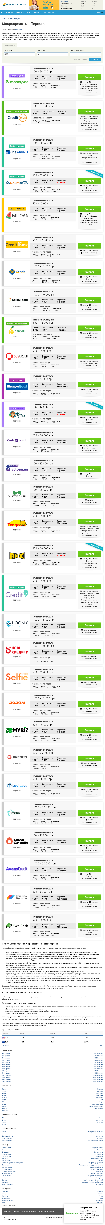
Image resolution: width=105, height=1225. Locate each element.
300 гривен (6, 1058)
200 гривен (6, 1056)
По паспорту (98, 1154)
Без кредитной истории (95, 1176)
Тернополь (99, 1200)
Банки (36, 12)
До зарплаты (6, 1148)
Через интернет (7, 1184)
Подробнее (17, 89)
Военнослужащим (97, 1173)
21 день (4, 1098)
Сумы (101, 1198)
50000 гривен (98, 1069)
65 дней (4, 1104)
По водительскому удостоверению (91, 1165)
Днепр (4, 1194)
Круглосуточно (7, 1173)
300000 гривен (98, 1082)
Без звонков (6, 1176)
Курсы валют (7, 12)
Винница (5, 1192)
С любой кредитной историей (93, 1180)
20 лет (4, 1122)
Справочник (48, 12)
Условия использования (46, 1211)
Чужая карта (99, 1134)
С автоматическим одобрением (92, 1182)
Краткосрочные (97, 1104)
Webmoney (99, 1136)
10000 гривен (98, 1054)
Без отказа (5, 1165)
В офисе (100, 1138)
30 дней (4, 1100)
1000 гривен (6, 1064)
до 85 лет (100, 1122)
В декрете (99, 1171)
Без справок (6, 1161)
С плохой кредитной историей (12, 1163)
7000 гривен (6, 1077)
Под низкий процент (9, 1171)
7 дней (4, 1091)
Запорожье (6, 1198)
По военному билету (96, 1167)
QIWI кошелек (7, 1138)
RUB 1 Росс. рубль (66, 8)
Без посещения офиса (95, 1140)
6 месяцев (99, 1093)
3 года (101, 1102)
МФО (29, 12)
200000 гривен (98, 1079)
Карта (4, 1132)
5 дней (4, 1089)
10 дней (4, 1093)
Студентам (5, 1152)
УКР (98, 12)
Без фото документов (95, 1163)
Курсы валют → (66, 1)
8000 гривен (6, 1079)
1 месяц (4, 1108)
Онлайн (4, 1150)
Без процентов (7, 1169)
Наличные (5, 1134)
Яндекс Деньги (7, 1140)
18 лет (4, 1118)
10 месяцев (99, 1095)
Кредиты (20, 12)
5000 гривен (6, 1073)
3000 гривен (6, 1069)
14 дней (4, 1095)
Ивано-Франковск (8, 1200)
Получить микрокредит (89, 78)
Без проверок (7, 1167)
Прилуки (100, 1194)
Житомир (5, 1196)
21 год (4, 1124)
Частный (100, 1150)
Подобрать (94, 59)
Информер (7, 1211)
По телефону (98, 1156)
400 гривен (6, 1060)
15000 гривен (98, 1058)
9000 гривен (6, 1082)
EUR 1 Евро (64, 6)
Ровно (101, 1196)
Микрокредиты (15, 19)
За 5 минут (99, 1184)
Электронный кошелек (95, 1132)
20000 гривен (98, 1060)
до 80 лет (99, 1120)
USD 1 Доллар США (66, 3)
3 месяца (100, 1089)
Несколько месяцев (96, 1106)
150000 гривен (98, 1077)
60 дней (4, 1102)
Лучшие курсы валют (11, 1030)
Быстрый (5, 1178)
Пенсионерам (6, 1154)
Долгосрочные (98, 1108)
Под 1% (100, 1161)
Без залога (5, 1158)
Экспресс (5, 1182)
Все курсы (5, 1046)
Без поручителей (97, 1158)
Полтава (100, 1192)
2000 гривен (6, 1066)
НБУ (101, 1046)
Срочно (4, 1180)
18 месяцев (99, 1098)
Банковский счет (8, 1136)
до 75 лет (100, 1118)
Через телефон (97, 1148)
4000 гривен (6, 1071)
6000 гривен (6, 1075)
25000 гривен (98, 1062)
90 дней (4, 1106)
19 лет (4, 1120)
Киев (3, 1202)
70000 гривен (98, 1071)
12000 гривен (98, 1056)
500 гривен (6, 1062)
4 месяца (100, 1091)
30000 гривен (98, 1064)
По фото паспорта (97, 1169)
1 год (101, 1100)
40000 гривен (98, 1066)
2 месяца (5, 1110)
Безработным (6, 1156)
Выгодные (99, 1178)
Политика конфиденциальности (25, 1211)
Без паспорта (98, 1152)
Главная (4, 19)
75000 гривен (98, 1073)
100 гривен (6, 1054)
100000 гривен (98, 1075)
